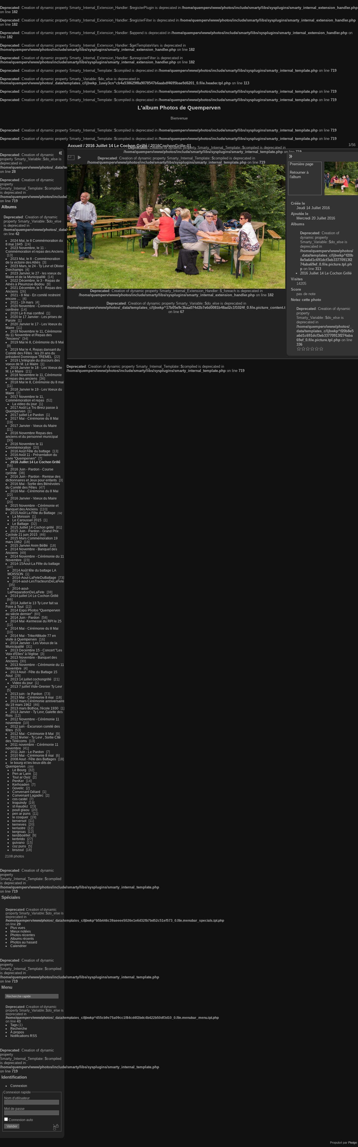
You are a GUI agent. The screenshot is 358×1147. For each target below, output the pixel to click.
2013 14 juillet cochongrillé (31, 679)
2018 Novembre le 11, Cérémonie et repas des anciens (34, 376)
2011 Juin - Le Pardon (27, 752)
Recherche (18, 1028)
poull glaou (20, 810)
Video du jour (22, 683)
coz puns (19, 846)
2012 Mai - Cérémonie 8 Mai (32, 733)
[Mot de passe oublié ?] (55, 1127)
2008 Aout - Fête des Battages (33, 759)
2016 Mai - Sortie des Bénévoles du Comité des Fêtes (33, 485)
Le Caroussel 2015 (26, 520)
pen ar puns (21, 813)
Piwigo (352, 1142)
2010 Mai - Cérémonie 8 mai (32, 755)
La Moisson (21, 516)
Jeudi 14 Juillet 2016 (313, 208)
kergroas (19, 831)
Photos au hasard (23, 942)
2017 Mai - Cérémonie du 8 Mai (34, 418)
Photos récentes (22, 935)
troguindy (19, 802)
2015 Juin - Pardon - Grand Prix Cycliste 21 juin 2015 (32, 532)
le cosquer (20, 817)
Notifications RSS (23, 1036)
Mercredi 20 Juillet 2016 (315, 218)
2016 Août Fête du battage (30, 451)
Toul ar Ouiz (21, 777)
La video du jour (24, 404)
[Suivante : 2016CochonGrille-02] (341, 178)
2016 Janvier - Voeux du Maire (33, 498)
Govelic (18, 788)
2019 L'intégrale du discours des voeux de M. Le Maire (33, 362)
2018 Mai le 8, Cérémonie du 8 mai (37, 382)
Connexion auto (20, 1120)
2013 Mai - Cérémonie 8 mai (32, 697)
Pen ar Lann (21, 773)
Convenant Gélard (26, 792)
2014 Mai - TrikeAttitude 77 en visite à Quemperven (31, 637)
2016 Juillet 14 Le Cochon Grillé (35, 462)
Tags (14, 1025)
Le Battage (20, 523)
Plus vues (17, 927)
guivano (18, 842)
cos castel (19, 799)
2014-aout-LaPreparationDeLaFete (26, 590)
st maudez (20, 806)
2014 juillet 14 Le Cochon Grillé (34, 596)
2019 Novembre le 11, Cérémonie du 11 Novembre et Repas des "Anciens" (34, 334)
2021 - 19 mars (21, 302)
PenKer (18, 781)
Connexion (18, 1086)
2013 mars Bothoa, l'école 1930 (34, 708)
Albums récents (22, 938)
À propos (17, 1032)
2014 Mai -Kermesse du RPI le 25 (36, 621)
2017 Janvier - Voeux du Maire (33, 425)
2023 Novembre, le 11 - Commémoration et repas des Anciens (34, 249)
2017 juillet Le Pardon (27, 415)
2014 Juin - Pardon (24, 617)
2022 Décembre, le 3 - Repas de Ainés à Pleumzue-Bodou (33, 282)
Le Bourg (19, 770)
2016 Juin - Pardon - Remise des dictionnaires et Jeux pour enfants (33, 478)
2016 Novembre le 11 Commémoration (24, 445)
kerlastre (18, 828)
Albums (9, 206)
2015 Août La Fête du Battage (32, 513)
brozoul (18, 850)
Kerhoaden (20, 784)
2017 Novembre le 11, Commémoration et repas (25, 398)
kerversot (19, 821)
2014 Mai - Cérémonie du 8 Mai (34, 628)
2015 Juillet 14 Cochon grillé (32, 527)
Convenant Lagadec (27, 795)
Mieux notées (20, 931)
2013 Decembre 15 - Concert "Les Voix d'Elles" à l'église (34, 652)
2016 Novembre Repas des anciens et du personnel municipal (32, 434)
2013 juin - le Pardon (26, 694)
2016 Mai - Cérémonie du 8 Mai (34, 491)
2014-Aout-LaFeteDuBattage (34, 577)
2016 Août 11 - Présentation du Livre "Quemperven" (31, 456)
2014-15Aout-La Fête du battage (35, 563)
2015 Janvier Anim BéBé (29, 545)
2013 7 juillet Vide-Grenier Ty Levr (36, 686)
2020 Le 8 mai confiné (27, 313)
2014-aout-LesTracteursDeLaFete (38, 581)
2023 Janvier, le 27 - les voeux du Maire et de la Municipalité (33, 275)
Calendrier (18, 946)
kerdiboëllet (21, 835)
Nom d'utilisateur (17, 1098)
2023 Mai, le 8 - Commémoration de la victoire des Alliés (33, 260)
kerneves (19, 824)
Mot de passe (14, 1108)
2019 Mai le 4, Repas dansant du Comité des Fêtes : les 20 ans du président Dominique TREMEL (33, 353)
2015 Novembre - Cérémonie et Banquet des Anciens (32, 507)
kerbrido (18, 839)
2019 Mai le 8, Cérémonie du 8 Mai (37, 342)
